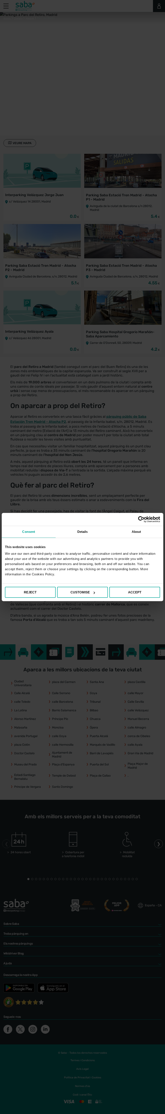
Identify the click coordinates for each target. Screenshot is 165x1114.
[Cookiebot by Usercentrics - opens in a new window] (141, 519)
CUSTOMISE (80, 592)
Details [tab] (82, 531)
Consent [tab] (28, 531)
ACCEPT (134, 592)
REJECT (30, 592)
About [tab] (136, 531)
